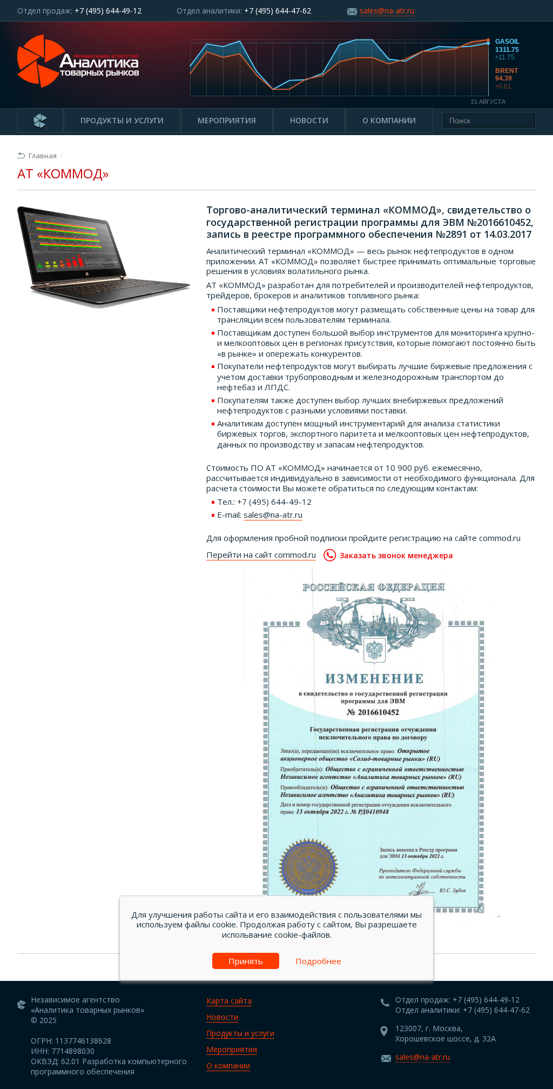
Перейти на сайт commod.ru (261, 554)
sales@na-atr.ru (387, 10)
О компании (389, 120)
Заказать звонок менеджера (396, 555)
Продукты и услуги (122, 120)
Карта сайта (229, 1001)
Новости (309, 120)
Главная (43, 156)
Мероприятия (227, 120)
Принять (245, 961)
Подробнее (318, 961)
